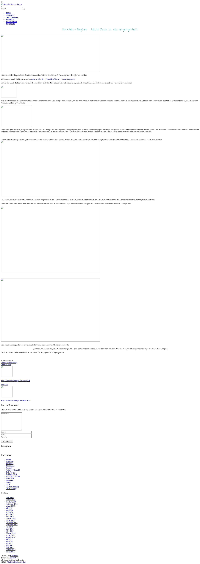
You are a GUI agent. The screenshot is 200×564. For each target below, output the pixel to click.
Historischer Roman (13, 476)
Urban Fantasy (11, 363)
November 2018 (11, 523)
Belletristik (9, 464)
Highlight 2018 (11, 474)
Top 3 (8, 484)
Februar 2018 (10, 533)
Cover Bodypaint (68, 79)
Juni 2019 (9, 510)
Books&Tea (10, 466)
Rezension (10, 15)
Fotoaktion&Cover (53, 79)
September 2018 (11, 525)
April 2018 (10, 529)
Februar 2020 (10, 500)
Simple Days (13, 558)
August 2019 (10, 506)
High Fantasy (10, 472)
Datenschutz (11, 22)
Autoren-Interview (38, 79)
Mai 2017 (9, 543)
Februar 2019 (10, 518)
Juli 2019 (9, 508)
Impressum (10, 24)
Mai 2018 (9, 527)
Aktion (3, 363)
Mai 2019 (9, 512)
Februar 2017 (10, 550)
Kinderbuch (10, 478)
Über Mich (10, 19)
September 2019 (11, 504)
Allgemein (9, 462)
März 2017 (10, 548)
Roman (8, 482)
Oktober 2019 (11, 502)
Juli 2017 (9, 539)
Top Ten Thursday (12, 487)
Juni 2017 (9, 541)
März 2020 (10, 498)
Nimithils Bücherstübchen (16, 562)
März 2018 (10, 531)
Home (8, 13)
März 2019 (10, 516)
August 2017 (10, 537)
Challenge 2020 (12, 17)
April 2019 (10, 514)
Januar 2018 (10, 535)
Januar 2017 (10, 552)
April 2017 (10, 546)
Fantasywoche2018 (13, 470)
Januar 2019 (10, 521)
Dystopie (9, 468)
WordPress (14, 556)
